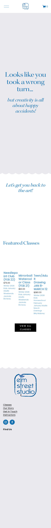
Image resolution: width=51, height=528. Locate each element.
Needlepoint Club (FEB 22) (11, 276)
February (38, 303)
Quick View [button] (11, 263)
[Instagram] (5, 422)
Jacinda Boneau (7, 297)
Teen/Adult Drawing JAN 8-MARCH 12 (41, 282)
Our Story (8, 408)
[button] (43, 260)
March (37, 308)
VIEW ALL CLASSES (25, 327)
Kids (5, 288)
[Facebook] (12, 422)
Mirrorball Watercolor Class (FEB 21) (25, 281)
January (11, 288)
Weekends (9, 293)
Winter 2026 (9, 285)
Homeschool (40, 300)
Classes (7, 404)
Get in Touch (10, 411)
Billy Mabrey (39, 313)
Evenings (38, 310)
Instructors (9, 415)
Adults (6, 290)
